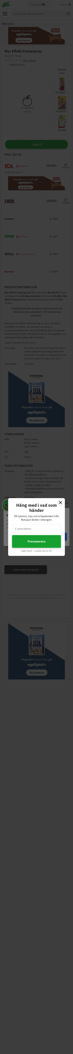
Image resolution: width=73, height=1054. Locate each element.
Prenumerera (36, 541)
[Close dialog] (60, 503)
